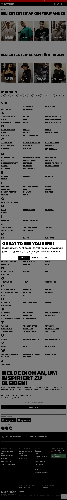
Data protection (43, 253)
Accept (24, 258)
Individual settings (40, 258)
